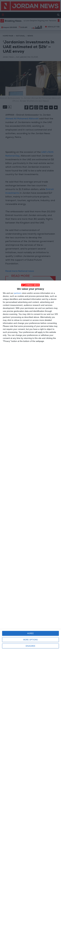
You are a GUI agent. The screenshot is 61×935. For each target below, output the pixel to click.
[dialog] (30, 607)
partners (17, 293)
